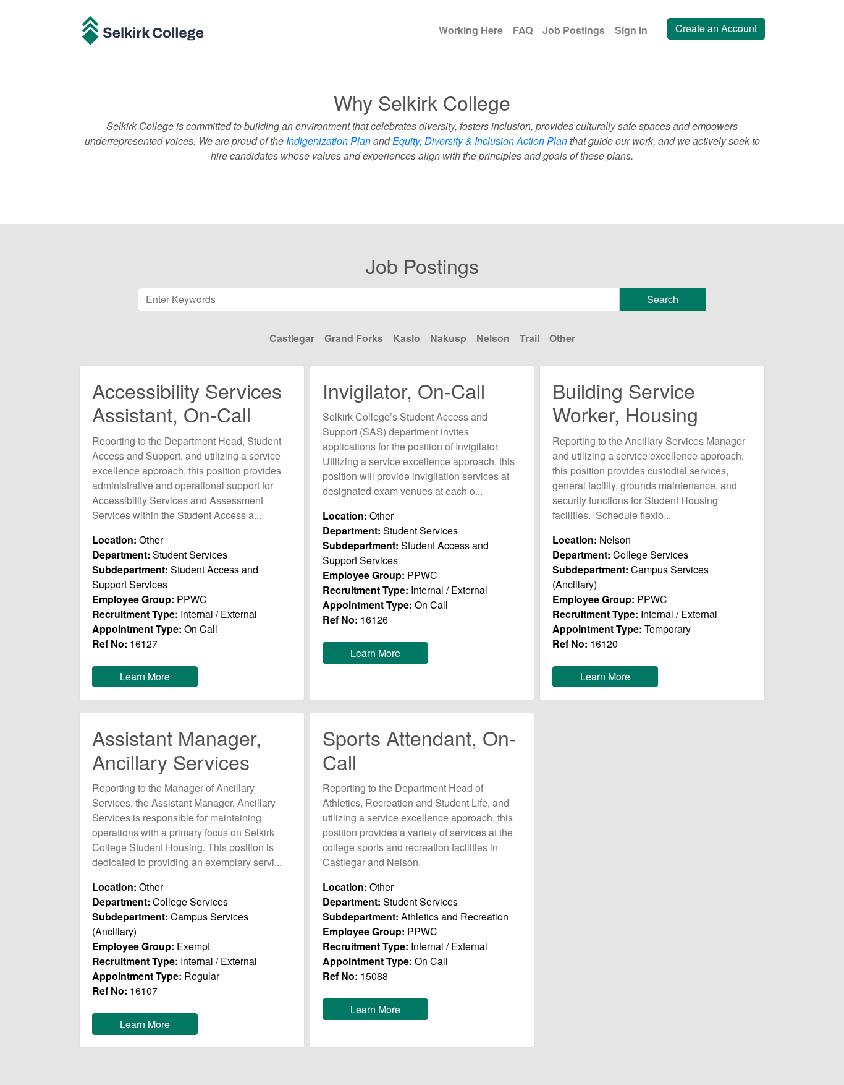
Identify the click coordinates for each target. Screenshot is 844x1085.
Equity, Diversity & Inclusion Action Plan (479, 141)
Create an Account (716, 28)
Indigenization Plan (328, 141)
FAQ (523, 30)
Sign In (631, 30)
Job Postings (573, 30)
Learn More (145, 676)
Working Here (471, 30)
